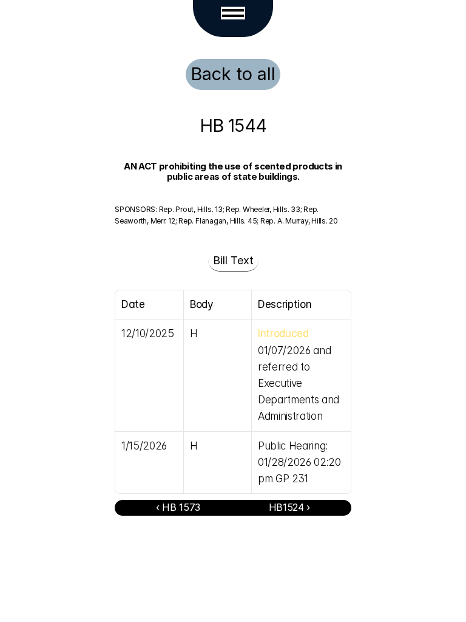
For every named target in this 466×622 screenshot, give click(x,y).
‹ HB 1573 (178, 507)
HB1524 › (289, 507)
